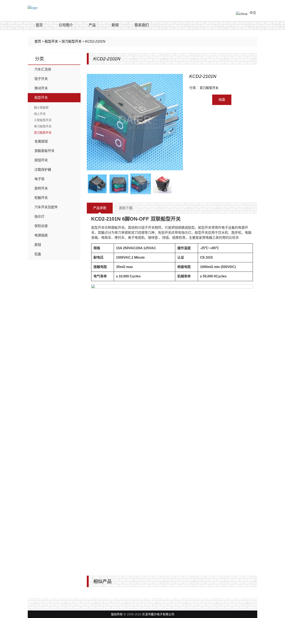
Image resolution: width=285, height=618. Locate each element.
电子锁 (39, 179)
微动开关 (41, 88)
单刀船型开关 (43, 126)
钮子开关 (41, 79)
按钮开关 (41, 160)
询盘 (221, 99)
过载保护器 (42, 169)
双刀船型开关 (43, 132)
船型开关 (41, 97)
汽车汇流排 (42, 69)
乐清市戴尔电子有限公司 (158, 614)
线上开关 (40, 113)
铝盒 (37, 254)
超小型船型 (41, 107)
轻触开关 (41, 198)
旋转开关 (41, 188)
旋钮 (37, 244)
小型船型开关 (43, 120)
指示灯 (39, 216)
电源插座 (41, 235)
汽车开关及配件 (46, 207)
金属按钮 (41, 141)
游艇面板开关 (44, 151)
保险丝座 (41, 226)
